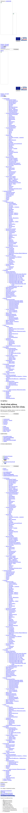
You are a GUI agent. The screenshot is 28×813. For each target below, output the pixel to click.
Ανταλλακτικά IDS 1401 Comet (15, 286)
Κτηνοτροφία (6, 428)
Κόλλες (7, 198)
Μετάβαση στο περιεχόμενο (7, 794)
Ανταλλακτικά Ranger (13, 306)
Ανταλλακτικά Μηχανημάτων (12, 113)
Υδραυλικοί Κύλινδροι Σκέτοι (15, 188)
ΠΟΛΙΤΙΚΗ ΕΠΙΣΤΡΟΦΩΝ (9, 440)
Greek (3, 791)
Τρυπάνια (11, 219)
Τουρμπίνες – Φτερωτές (11, 291)
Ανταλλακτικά (6, 419)
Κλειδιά (10, 208)
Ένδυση (7, 393)
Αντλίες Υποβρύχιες (13, 311)
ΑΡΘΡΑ (5, 441)
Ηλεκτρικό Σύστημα (13, 107)
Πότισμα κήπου (9, 322)
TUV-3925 (11, 351)
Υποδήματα (8, 395)
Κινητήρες (11, 263)
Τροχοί (10, 149)
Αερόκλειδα (11, 248)
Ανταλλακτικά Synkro (13, 308)
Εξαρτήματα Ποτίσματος (11, 315)
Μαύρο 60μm (12, 362)
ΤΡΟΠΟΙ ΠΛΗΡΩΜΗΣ (8, 437)
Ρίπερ (10, 120)
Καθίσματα (11, 150)
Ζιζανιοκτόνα (11, 342)
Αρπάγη (10, 175)
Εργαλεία (11, 267)
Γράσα (7, 199)
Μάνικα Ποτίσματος (10, 320)
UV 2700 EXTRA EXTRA (15, 353)
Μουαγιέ (11, 146)
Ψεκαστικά (11, 174)
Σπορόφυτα (11, 330)
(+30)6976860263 (10, 449)
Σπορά (4, 426)
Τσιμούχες (11, 129)
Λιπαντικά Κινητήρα (10, 192)
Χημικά (7, 197)
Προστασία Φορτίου (10, 398)
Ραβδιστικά (11, 241)
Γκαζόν (10, 332)
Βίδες (10, 133)
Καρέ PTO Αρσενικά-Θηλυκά (15, 143)
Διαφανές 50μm (12, 359)
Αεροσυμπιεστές (12, 231)
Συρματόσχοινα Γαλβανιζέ (14, 163)
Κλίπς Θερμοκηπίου (13, 349)
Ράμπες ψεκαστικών (10, 294)
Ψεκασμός (5, 422)
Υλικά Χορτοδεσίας (10, 372)
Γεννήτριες (11, 260)
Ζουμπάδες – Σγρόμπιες (14, 207)
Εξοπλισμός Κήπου (10, 381)
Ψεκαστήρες (8, 297)
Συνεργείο (8, 265)
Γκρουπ (10, 141)
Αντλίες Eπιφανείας (13, 310)
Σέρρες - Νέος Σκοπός (8, 450)
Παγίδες (10, 344)
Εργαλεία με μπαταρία (11, 228)
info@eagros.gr (8, 447)
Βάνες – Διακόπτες (13, 180)
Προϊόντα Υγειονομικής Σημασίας (13, 345)
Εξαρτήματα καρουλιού (11, 314)
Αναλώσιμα (11, 266)
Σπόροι (7, 326)
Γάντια (7, 394)
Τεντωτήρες (11, 165)
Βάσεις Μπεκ (9, 313)
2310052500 (8, 1)
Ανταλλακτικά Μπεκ (10, 299)
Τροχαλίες (11, 155)
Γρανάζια (11, 153)
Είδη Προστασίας (7, 430)
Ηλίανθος (11, 327)
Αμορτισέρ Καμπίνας (13, 152)
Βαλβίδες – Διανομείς (13, 178)
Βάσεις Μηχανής (12, 140)
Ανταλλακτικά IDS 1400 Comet (15, 282)
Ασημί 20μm (11, 356)
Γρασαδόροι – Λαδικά (13, 221)
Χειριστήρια (11, 189)
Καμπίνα (10, 105)
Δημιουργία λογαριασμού (6, 790)
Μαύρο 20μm (12, 361)
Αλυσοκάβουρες (12, 203)
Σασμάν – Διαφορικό (13, 109)
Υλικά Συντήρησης (13, 111)
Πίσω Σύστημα (12, 108)
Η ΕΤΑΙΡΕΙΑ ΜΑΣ (7, 436)
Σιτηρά (10, 334)
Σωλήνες (11, 187)
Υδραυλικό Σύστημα (13, 110)
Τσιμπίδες (11, 220)
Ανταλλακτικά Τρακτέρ (11, 99)
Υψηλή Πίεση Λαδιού (11, 176)
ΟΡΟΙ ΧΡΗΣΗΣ (6, 438)
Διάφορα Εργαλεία (13, 235)
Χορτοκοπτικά (12, 172)
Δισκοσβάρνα (12, 116)
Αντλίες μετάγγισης (13, 204)
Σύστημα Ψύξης (12, 103)
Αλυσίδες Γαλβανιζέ (13, 159)
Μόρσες (10, 225)
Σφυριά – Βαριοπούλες (14, 217)
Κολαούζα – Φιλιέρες (13, 214)
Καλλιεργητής (12, 118)
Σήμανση (8, 397)
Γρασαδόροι (11, 250)
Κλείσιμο (3, 783)
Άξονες (10, 138)
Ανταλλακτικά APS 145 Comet (15, 277)
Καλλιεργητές (12, 169)
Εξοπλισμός (8, 269)
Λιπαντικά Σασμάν (10, 193)
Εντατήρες (11, 142)
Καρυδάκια (11, 211)
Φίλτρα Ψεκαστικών (10, 292)
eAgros (2, 453)
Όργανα (7, 371)
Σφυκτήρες (11, 147)
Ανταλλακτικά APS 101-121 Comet (16, 275)
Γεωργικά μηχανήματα (11, 375)
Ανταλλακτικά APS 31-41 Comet (16, 278)
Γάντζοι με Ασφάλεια (13, 160)
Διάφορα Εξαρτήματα (13, 181)
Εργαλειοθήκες (12, 224)
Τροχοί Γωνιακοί (12, 243)
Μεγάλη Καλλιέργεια (13, 333)
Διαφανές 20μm (12, 358)
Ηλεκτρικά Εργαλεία (10, 230)
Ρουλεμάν (11, 130)
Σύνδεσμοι (11, 186)
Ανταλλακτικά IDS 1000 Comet (15, 281)
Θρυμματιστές (12, 261)
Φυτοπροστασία (9, 339)
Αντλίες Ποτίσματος (10, 309)
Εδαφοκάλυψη (9, 360)
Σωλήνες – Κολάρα (13, 148)
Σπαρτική (11, 122)
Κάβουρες (11, 210)
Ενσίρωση (8, 367)
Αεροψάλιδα (11, 252)
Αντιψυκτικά (8, 196)
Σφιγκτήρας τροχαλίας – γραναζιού (16, 137)
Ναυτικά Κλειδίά (12, 161)
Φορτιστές (11, 244)
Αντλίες (10, 233)
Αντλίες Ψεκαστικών (10, 271)
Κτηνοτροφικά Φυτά (13, 337)
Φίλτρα (10, 132)
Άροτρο (10, 115)
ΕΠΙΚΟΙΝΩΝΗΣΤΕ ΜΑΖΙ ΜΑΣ (10, 451)
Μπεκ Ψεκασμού (9, 288)
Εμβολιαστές (11, 369)
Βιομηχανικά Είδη (10, 157)
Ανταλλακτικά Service (11, 127)
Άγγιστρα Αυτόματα (13, 158)
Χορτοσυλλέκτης (12, 126)
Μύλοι (10, 238)
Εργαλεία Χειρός (9, 202)
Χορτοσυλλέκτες (12, 171)
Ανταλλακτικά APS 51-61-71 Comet (16, 280)
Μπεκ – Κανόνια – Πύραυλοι (12, 321)
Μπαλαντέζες (12, 237)
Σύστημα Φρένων (12, 102)
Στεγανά (10, 136)
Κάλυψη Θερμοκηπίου (11, 348)
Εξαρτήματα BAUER (13, 317)
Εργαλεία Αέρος (9, 247)
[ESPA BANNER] (21, 42)
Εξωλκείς (11, 205)
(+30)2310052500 (8, 446)
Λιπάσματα (8, 338)
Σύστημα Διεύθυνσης (13, 101)
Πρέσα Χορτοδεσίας (13, 114)
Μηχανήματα (9, 166)
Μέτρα (10, 215)
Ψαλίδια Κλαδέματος (13, 245)
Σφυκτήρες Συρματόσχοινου (15, 164)
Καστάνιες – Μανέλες (13, 213)
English (6, 793)
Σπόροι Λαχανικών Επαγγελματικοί (16, 328)
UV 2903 (11, 354)
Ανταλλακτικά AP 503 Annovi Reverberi (17, 274)
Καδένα (10, 154)
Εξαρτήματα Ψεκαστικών (11, 287)
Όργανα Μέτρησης (10, 264)
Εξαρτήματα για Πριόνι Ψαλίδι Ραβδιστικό (18, 253)
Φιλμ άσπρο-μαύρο (10, 366)
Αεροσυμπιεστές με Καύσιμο (15, 256)
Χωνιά (10, 227)
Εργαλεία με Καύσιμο (11, 255)
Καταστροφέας (12, 119)
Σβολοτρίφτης (12, 121)
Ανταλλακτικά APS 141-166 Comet (16, 276)
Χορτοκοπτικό (12, 125)
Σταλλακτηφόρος (9, 323)
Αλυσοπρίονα (12, 232)
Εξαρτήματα (8, 135)
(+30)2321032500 (17, 446)
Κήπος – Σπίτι (6, 431)
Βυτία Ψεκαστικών (10, 293)
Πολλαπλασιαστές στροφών (15, 182)
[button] (8, 795)
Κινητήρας (11, 104)
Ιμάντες (10, 131)
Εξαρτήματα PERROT (13, 319)
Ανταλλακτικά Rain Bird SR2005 (16, 302)
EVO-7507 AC (12, 350)
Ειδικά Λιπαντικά (9, 194)
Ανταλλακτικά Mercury (14, 304)
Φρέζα (10, 124)
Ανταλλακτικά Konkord (14, 303)
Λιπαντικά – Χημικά (7, 420)
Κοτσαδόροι (11, 144)
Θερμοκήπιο (6, 427)
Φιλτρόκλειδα (12, 226)
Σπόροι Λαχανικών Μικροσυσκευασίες (17, 331)
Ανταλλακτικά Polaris (13, 305)
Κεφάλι (7, 392)
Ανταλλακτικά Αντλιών (11, 272)
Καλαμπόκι (11, 336)
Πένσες (10, 216)
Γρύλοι (10, 222)
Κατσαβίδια (11, 209)
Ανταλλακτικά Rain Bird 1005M (16, 300)
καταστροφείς (12, 168)
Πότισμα (8, 387)
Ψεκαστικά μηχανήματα (11, 295)
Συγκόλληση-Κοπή (13, 242)
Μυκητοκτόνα (12, 343)
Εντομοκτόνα (11, 341)
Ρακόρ (10, 185)
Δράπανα (11, 236)
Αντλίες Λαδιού (12, 177)
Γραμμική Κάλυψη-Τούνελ (12, 355)
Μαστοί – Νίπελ (12, 183)
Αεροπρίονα (11, 249)
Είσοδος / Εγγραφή (7, 780)
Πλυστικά (11, 239)
